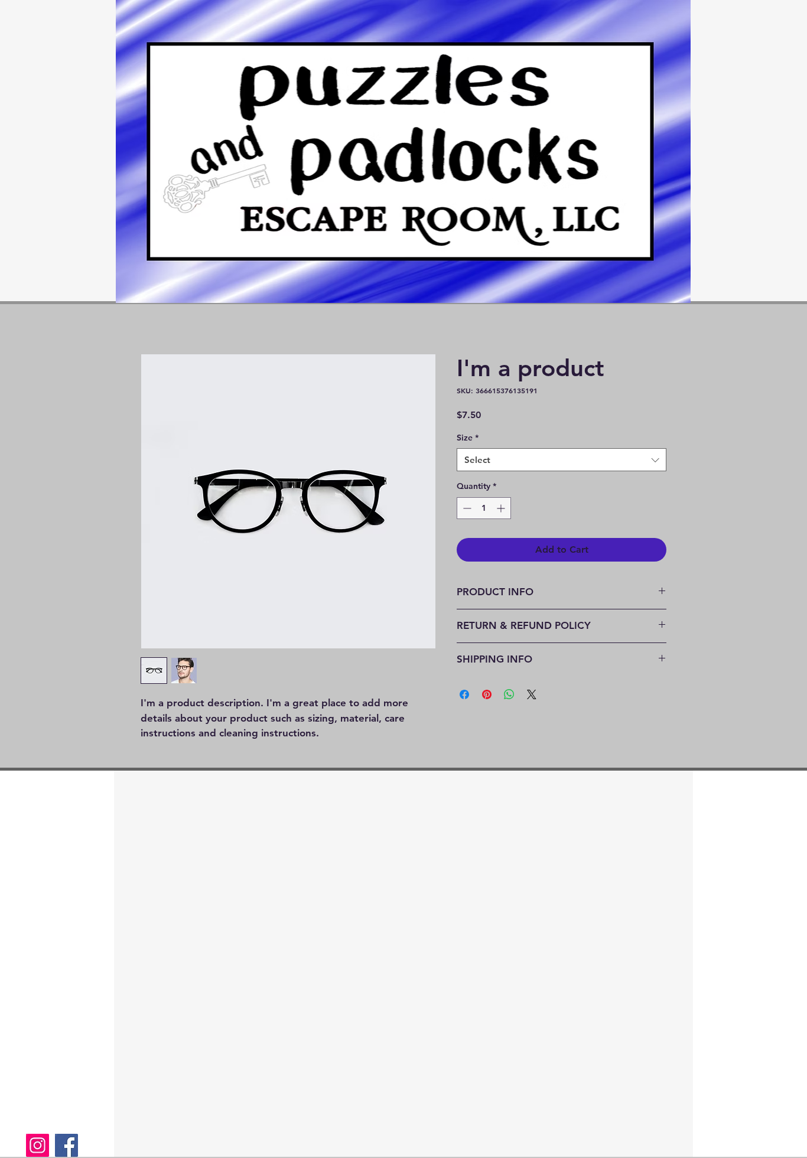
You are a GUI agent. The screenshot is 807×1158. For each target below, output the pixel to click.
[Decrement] (465, 508)
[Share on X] (532, 694)
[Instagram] (37, 1145)
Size (468, 437)
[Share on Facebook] (464, 694)
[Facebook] (66, 1145)
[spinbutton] (483, 508)
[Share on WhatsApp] (509, 694)
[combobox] (561, 459)
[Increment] (501, 508)
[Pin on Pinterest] (487, 694)
